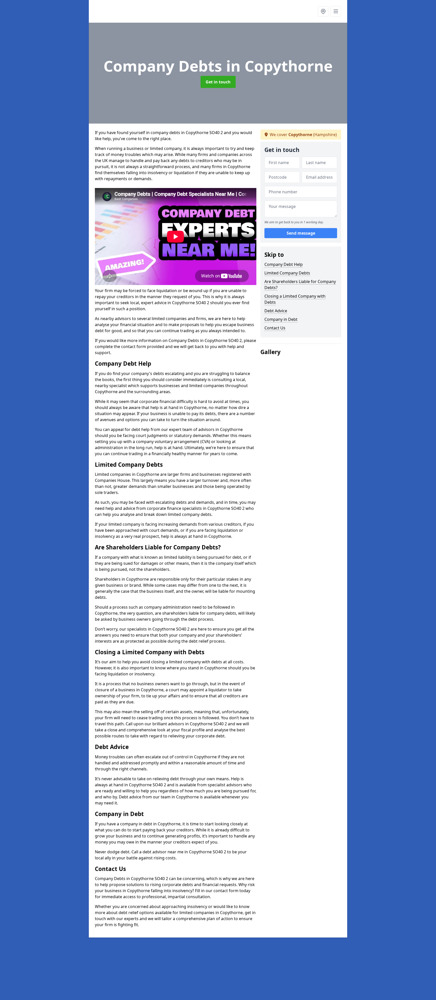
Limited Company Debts (287, 273)
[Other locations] (323, 11)
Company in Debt (280, 319)
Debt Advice (275, 311)
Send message (301, 233)
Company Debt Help (283, 264)
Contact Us (274, 328)
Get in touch (218, 82)
